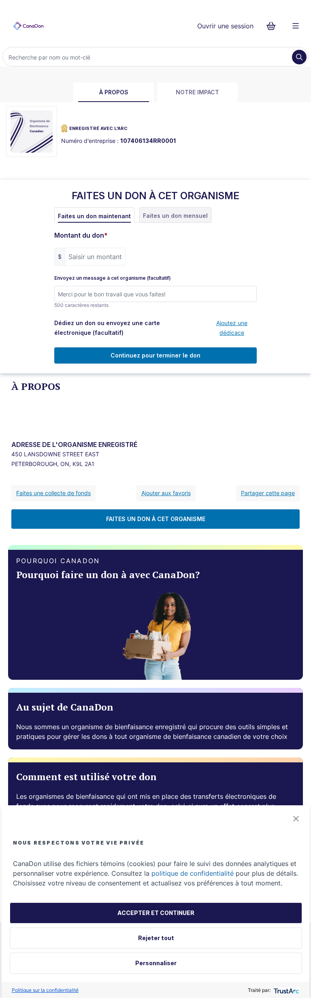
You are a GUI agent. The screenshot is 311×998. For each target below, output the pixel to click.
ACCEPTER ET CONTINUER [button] (155, 912)
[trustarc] (286, 990)
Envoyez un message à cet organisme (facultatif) (112, 278)
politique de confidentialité (192, 873)
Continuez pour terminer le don (155, 355)
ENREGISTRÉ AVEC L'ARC (98, 128)
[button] (296, 819)
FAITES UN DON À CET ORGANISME (155, 518)
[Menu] (295, 26)
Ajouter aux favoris (166, 492)
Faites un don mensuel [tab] (175, 215)
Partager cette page (268, 492)
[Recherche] (299, 57)
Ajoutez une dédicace (231, 327)
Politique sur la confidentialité (45, 990)
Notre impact (197, 92)
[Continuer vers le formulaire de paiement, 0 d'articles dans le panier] (273, 26)
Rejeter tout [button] (156, 937)
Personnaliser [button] (156, 963)
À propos (113, 92)
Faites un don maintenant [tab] (94, 216)
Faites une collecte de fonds (53, 492)
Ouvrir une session (225, 26)
